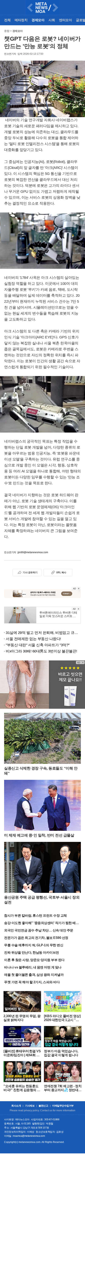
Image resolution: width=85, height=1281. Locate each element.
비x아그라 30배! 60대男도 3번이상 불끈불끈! (41, 651)
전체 (7, 20)
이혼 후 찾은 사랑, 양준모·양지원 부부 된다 (34, 960)
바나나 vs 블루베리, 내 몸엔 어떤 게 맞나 (32, 967)
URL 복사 (61, 572)
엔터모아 (65, 20)
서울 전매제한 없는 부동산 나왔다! (33, 639)
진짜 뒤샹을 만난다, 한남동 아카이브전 (31, 952)
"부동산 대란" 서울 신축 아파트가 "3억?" (38, 645)
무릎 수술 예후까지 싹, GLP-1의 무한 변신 (33, 945)
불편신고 (43, 1105)
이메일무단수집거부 (63, 1105)
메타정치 (21, 20)
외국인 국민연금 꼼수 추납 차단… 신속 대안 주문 (38, 930)
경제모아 (38, 20)
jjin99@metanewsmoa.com (33, 552)
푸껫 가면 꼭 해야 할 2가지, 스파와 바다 (32, 982)
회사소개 (16, 1105)
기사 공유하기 (30, 572)
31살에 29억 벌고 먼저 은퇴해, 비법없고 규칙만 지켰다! (43, 633)
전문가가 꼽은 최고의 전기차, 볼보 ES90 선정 (36, 937)
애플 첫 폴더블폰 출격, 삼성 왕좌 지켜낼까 (34, 974)
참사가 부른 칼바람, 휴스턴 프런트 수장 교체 (35, 915)
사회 (51, 20)
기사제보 (29, 1105)
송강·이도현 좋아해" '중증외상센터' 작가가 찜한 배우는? (41, 923)
